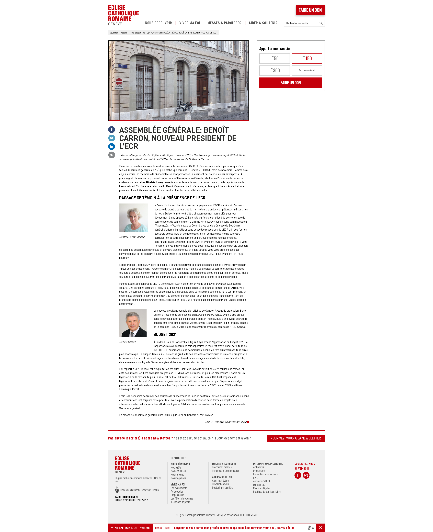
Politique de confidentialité (267, 491)
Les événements (179, 488)
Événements (259, 470)
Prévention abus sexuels (265, 474)
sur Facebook (297, 475)
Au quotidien (177, 491)
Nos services (177, 474)
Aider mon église (220, 480)
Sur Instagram (306, 475)
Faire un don (310, 10)
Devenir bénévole (220, 484)
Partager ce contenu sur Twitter (111, 138)
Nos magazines (178, 478)
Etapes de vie (177, 494)
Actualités (258, 467)
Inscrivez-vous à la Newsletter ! (296, 438)
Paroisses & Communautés (226, 470)
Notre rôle (176, 467)
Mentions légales (261, 488)
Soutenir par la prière (222, 487)
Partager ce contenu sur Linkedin (111, 146)
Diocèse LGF (259, 484)
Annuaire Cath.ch (261, 481)
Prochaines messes (222, 467)
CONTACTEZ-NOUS (304, 463)
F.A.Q (255, 477)
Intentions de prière (180, 502)
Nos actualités (178, 471)
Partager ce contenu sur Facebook (111, 129)
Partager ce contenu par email (111, 155)
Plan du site (178, 457)
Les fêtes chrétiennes (182, 498)
